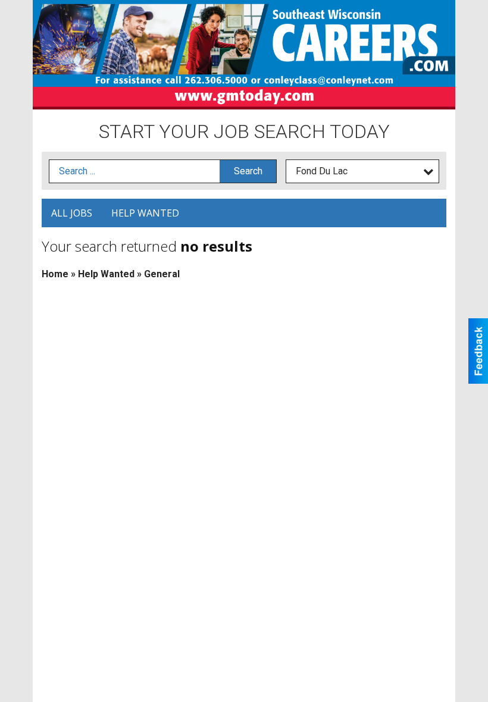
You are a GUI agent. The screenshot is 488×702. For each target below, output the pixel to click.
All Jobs (71, 213)
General (162, 274)
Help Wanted (145, 213)
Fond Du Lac (322, 171)
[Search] (248, 171)
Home (55, 274)
